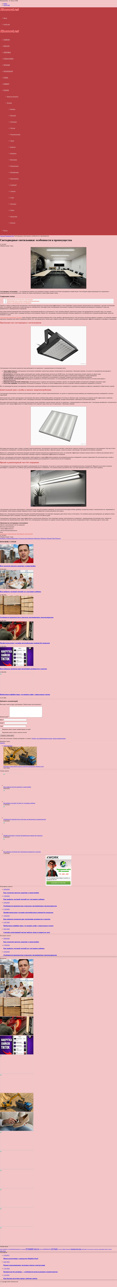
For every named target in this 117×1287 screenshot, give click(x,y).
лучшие (29, 1248)
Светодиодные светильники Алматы (11, 317)
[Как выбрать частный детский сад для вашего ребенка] (16, 588)
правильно (68, 1249)
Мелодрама (13, 159)
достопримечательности (14, 1249)
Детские (12, 128)
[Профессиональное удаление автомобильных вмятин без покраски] (16, 640)
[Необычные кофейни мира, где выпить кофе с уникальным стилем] (16, 691)
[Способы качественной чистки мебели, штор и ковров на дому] (16, 1092)
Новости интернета (12, 96)
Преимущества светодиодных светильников (20, 299)
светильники (20, 534)
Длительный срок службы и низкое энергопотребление (23, 301)
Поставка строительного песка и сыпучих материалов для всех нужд (23, 766)
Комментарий (4, 717)
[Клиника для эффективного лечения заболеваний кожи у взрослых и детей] (16, 1245)
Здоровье (7, 52)
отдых (54, 1248)
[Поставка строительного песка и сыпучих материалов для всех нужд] (16, 1111)
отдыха (60, 1249)
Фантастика (13, 216)
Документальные (15, 134)
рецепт (106, 1249)
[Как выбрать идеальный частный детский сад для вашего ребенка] (16, 1187)
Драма (12, 141)
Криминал (13, 153)
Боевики (12, 109)
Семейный (13, 185)
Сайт (1, 726)
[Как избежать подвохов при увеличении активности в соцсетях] (16, 665)
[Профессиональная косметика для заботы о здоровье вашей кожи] (16, 1168)
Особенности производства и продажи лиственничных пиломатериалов (26, 617)
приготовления (90, 1249)
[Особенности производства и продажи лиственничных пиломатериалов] (16, 614)
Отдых (5, 77)
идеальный (23, 1249)
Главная (2, 236)
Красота (6, 46)
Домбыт (6, 84)
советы (110, 1249)
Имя (2, 720)
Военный (13, 115)
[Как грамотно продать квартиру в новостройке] (16, 562)
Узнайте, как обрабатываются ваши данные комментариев (48, 738)
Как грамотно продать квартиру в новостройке (18, 566)
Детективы (13, 122)
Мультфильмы (14, 172)
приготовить (84, 1249)
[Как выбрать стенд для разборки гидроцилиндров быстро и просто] (16, 1207)
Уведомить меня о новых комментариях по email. (16, 729)
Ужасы (12, 210)
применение (96, 1249)
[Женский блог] (9, 10)
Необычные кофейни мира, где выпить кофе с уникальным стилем (25, 694)
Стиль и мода (8, 58)
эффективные (3, 1251)
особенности (3, 534)
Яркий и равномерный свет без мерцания (19, 302)
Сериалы (13, 191)
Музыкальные (14, 166)
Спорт (12, 197)
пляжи (63, 1249)
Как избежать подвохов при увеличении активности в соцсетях (23, 669)
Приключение (14, 178)
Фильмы (9, 103)
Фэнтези (12, 223)
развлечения (101, 1249)
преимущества (12, 534)
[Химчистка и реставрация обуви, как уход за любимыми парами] (16, 1130)
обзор (40, 1249)
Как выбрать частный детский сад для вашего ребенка (20, 591)
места (36, 1249)
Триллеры (13, 204)
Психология (8, 71)
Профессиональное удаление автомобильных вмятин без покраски (25, 643)
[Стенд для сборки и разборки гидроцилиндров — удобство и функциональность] (16, 1226)
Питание (6, 65)
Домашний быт (9, 236)
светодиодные (28, 534)
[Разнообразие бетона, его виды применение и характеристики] (16, 1149)
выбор (1, 1249)
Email (2, 723)
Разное (6, 90)
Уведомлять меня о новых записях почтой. (14, 732)
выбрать (5, 1249)
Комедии (13, 147)
